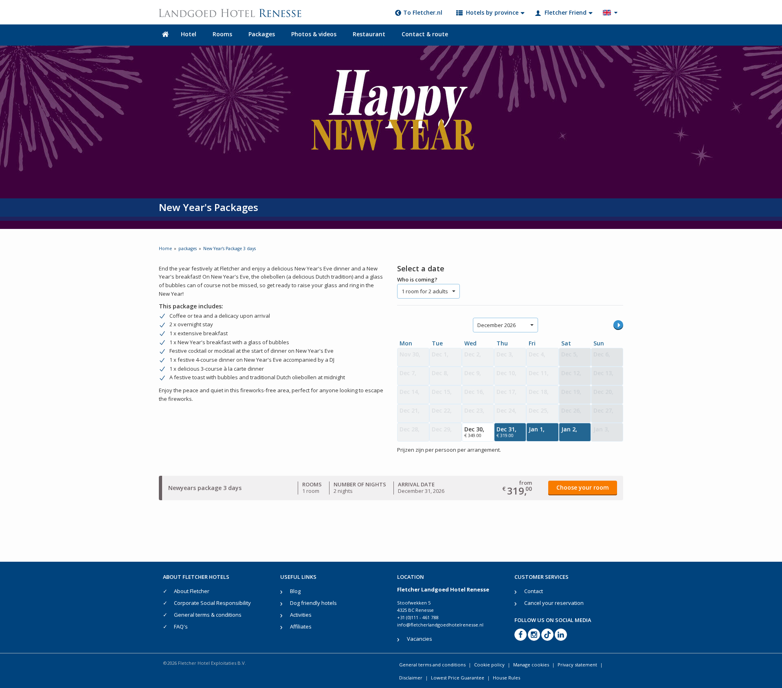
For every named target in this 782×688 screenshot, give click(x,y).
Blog (295, 591)
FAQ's (181, 626)
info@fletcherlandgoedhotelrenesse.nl (440, 625)
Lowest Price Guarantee (457, 678)
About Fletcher (191, 591)
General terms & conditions (208, 614)
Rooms (222, 34)
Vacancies (419, 638)
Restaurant (369, 34)
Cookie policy (489, 665)
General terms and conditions (432, 665)
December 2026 (496, 325)
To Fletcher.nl (422, 12)
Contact (533, 591)
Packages (261, 34)
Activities (301, 614)
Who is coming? (417, 279)
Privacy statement (577, 665)
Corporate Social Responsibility (212, 603)
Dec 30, (474, 431)
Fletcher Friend (565, 12)
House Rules (506, 678)
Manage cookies (531, 665)
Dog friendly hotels (313, 603)
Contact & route (425, 34)
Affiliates (301, 626)
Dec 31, (506, 431)
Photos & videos (313, 34)
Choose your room (582, 487)
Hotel (188, 34)
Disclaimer (410, 678)
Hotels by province (492, 12)
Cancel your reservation (554, 603)
